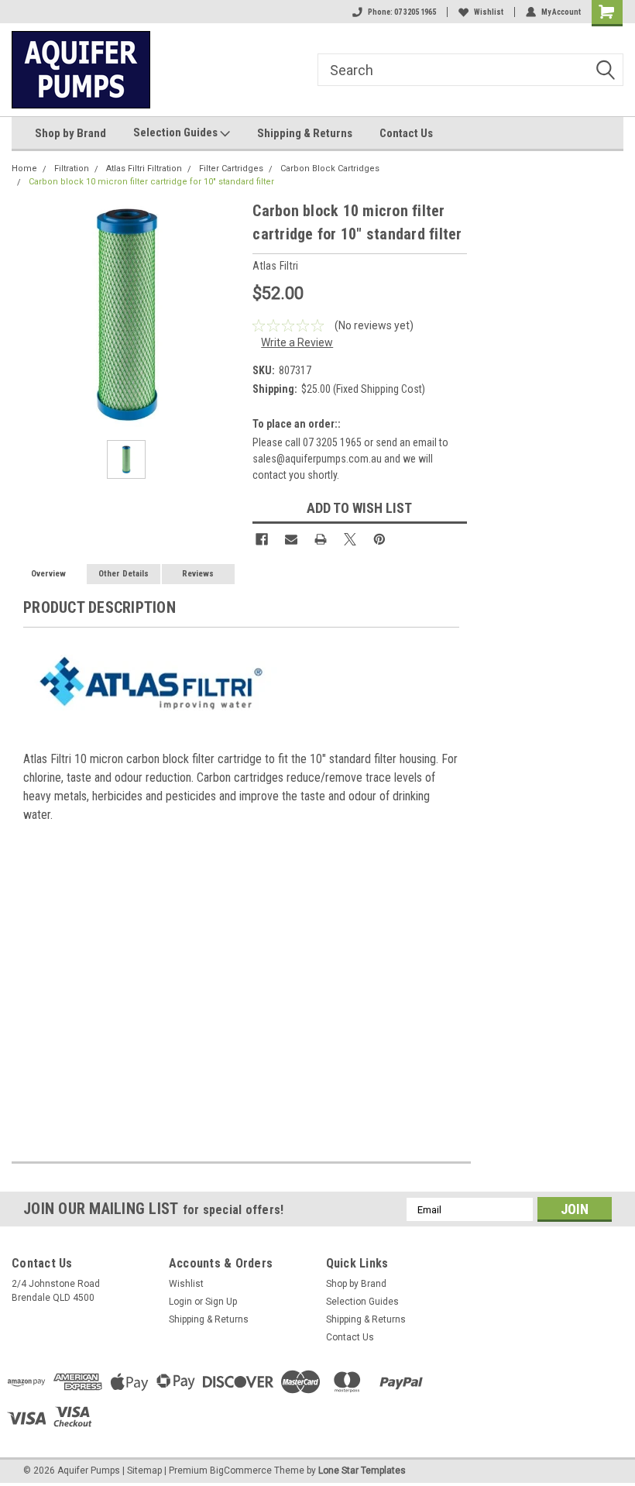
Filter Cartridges (231, 168)
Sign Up (221, 1301)
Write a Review (297, 342)
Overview (48, 574)
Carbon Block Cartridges (329, 168)
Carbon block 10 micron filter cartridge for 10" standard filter (151, 182)
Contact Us (406, 133)
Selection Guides (176, 132)
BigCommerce (241, 1470)
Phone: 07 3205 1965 (402, 12)
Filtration (71, 168)
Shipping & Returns (304, 133)
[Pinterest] (379, 539)
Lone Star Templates (362, 1470)
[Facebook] (262, 539)
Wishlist (488, 12)
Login (180, 1301)
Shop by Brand (70, 133)
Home (24, 168)
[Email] (291, 539)
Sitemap (144, 1470)
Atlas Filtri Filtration (144, 168)
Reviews (198, 574)
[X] (350, 539)
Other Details (123, 574)
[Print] (320, 539)
